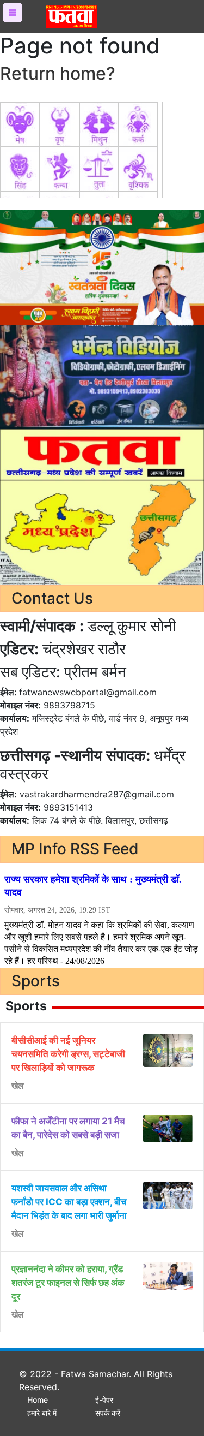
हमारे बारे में (42, 1412)
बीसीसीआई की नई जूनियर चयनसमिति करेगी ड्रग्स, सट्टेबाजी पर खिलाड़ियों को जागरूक (68, 1054)
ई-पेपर (104, 1399)
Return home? (57, 73)
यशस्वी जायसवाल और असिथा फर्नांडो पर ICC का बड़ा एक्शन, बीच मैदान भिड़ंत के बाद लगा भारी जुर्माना (69, 1202)
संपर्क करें (107, 1412)
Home (37, 1399)
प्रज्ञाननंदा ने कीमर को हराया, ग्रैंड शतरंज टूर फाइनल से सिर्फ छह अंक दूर (68, 1283)
